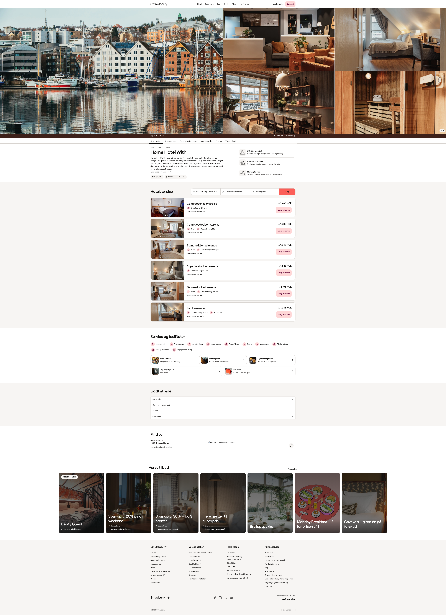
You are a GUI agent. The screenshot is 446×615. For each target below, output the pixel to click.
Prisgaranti (269, 571)
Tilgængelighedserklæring (276, 582)
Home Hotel (194, 571)
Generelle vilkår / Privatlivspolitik (279, 579)
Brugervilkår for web (273, 575)
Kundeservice (271, 553)
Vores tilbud (230, 141)
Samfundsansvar (158, 560)
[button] (167, 207)
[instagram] (220, 597)
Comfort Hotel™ (196, 560)
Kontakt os (269, 556)
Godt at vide (206, 141)
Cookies (268, 586)
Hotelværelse (170, 141)
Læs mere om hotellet (160, 172)
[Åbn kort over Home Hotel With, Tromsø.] (291, 445)
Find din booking (272, 564)
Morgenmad (156, 564)
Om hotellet (156, 141)
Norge (159, 147)
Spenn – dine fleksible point (239, 574)
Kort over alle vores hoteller (200, 553)
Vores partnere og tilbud (237, 578)
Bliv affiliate (231, 563)
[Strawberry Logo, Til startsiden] (159, 4)
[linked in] (226, 597)
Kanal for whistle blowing (161, 571)
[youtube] (231, 597)
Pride (153, 567)
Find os (218, 141)
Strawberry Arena (158, 556)
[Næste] (181, 207)
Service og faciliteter (189, 141)
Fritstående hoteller (197, 579)
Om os (153, 553)
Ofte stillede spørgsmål (275, 560)
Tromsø (167, 147)
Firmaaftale (231, 567)
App (266, 567)
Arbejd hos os (156, 575)
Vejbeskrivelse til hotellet (161, 447)
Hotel (152, 147)
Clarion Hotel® (195, 567)
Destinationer (194, 556)
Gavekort (230, 553)
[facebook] (214, 597)
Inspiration (155, 582)
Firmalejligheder (234, 570)
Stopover (193, 575)
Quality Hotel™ (195, 564)
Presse (153, 579)
